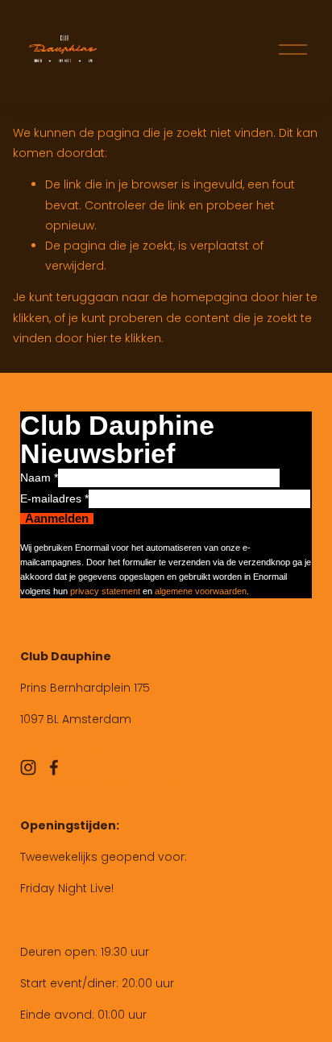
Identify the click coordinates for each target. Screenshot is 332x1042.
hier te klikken (123, 338)
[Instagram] (28, 767)
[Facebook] (54, 767)
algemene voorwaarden (201, 591)
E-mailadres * (54, 498)
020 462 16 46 (58, 751)
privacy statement (105, 591)
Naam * (39, 477)
